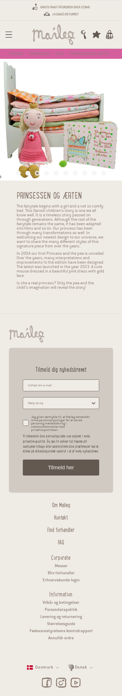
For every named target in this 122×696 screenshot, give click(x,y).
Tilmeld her (61, 468)
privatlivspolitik (34, 441)
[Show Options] (94, 403)
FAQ (61, 541)
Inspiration (39, 54)
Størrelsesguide (61, 624)
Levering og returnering (61, 616)
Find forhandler (61, 529)
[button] (8, 34)
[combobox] (59, 403)
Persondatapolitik (61, 609)
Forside (16, 54)
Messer (61, 566)
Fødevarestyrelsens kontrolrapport (61, 631)
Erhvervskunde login (61, 580)
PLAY (60, 54)
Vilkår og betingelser (61, 602)
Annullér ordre (61, 638)
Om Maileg (61, 504)
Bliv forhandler (61, 573)
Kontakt (61, 516)
